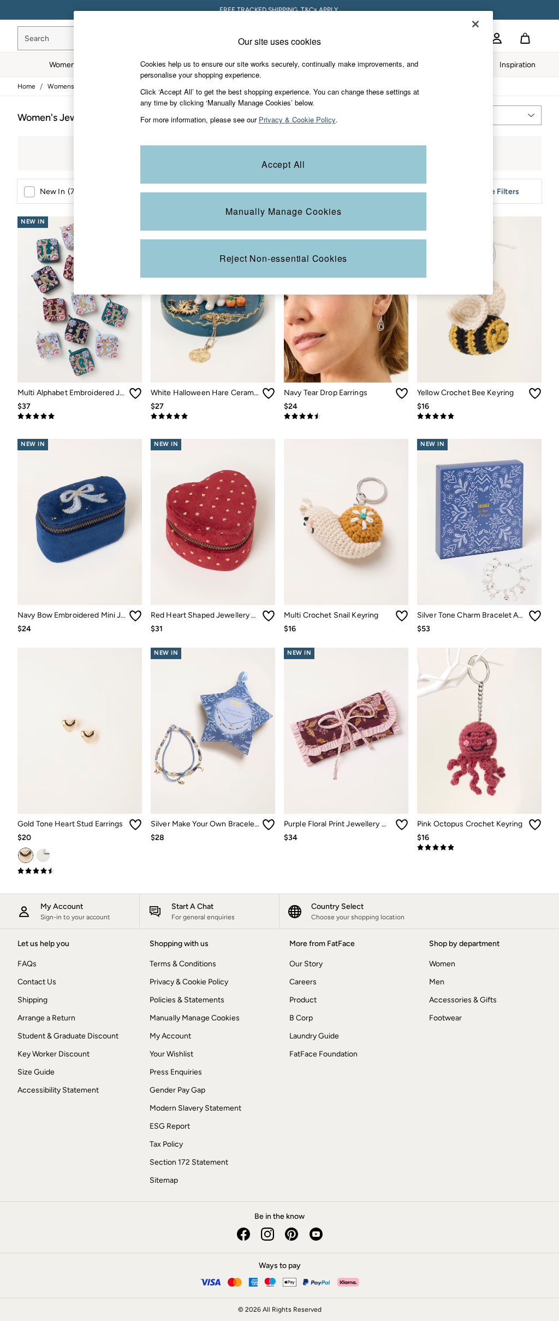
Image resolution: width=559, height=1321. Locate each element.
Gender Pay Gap (177, 1090)
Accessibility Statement (58, 1090)
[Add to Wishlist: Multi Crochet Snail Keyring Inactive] (401, 616)
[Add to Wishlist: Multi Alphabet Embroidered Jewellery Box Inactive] (135, 393)
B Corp (301, 1018)
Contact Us (36, 982)
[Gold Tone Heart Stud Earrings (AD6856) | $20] (79, 731)
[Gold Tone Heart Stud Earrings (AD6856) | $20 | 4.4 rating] (79, 871)
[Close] (475, 24)
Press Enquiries (176, 1072)
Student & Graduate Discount (67, 1036)
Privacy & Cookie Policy (189, 982)
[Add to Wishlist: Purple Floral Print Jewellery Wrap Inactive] (401, 824)
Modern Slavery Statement (195, 1108)
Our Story (306, 963)
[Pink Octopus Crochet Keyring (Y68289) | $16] (479, 731)
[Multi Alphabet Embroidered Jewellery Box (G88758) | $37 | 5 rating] (79, 416)
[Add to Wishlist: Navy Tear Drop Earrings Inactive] (401, 393)
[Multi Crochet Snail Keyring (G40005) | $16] (346, 522)
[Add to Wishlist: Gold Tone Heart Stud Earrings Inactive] (135, 824)
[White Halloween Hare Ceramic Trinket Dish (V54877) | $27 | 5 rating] (213, 416)
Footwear (445, 1018)
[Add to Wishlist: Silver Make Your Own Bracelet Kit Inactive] (268, 824)
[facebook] (243, 1234)
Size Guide (36, 1072)
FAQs (27, 963)
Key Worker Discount (53, 1054)
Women (442, 963)
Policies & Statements (187, 1000)
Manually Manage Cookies (195, 1018)
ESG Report (170, 1126)
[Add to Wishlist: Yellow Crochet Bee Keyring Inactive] (535, 393)
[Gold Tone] (26, 855)
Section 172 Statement (189, 1162)
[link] (497, 38)
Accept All (283, 164)
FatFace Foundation (323, 1054)
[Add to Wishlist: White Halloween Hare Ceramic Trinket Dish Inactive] (268, 393)
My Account (170, 1036)
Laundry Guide (314, 1036)
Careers (303, 982)
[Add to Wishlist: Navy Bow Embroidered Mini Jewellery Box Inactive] (135, 616)
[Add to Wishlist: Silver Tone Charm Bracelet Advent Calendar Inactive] (535, 616)
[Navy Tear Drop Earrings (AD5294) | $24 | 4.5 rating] (346, 416)
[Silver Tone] (43, 855)
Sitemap (164, 1180)
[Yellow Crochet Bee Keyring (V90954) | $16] (479, 299)
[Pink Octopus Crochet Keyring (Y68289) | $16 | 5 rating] (479, 847)
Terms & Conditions (183, 963)
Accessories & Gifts (463, 1000)
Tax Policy (166, 1144)
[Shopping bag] (525, 38)
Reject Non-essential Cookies (283, 258)
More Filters (498, 191)
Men (436, 982)
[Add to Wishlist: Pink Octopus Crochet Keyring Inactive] (535, 824)
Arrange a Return (46, 1018)
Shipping (32, 1000)
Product (303, 1000)
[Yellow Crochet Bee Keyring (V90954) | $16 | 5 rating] (479, 416)
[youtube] (316, 1234)
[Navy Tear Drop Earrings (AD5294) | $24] (346, 299)
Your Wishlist (171, 1054)
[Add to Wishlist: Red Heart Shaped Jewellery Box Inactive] (268, 616)
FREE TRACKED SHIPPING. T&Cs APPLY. (279, 10)
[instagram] (267, 1234)
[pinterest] (292, 1234)
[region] (283, 153)
